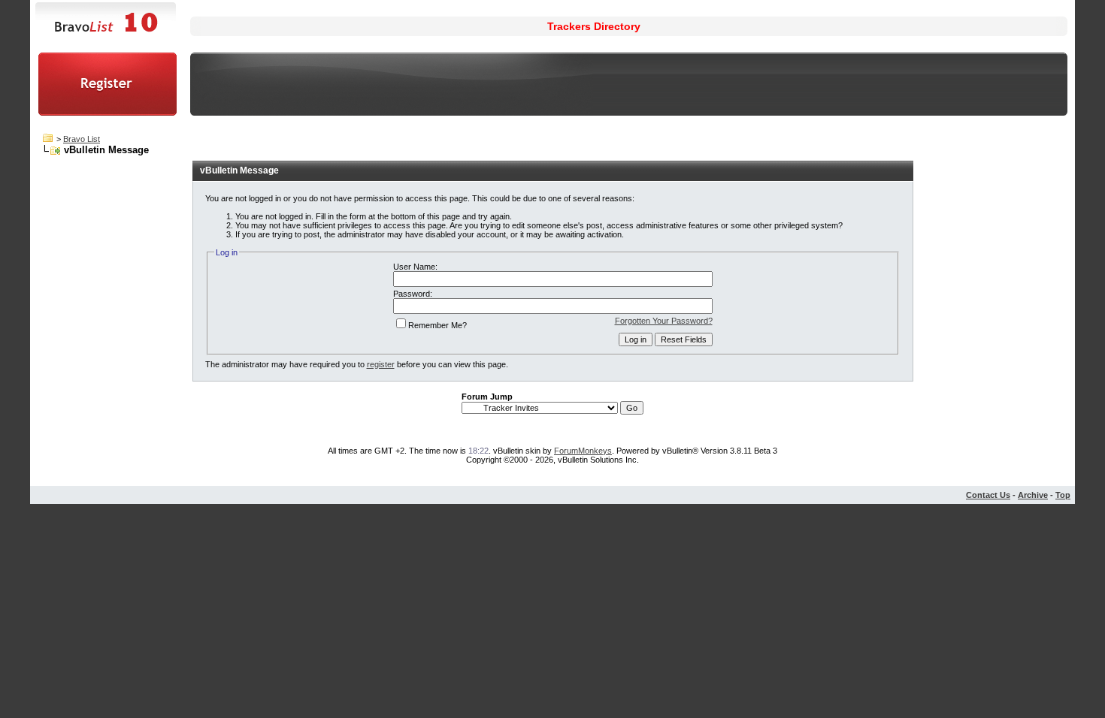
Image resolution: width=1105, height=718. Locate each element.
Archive (1033, 494)
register (381, 364)
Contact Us (988, 494)
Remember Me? (437, 325)
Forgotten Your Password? (664, 320)
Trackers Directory (593, 26)
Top (1062, 494)
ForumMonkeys (583, 450)
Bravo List (81, 138)
